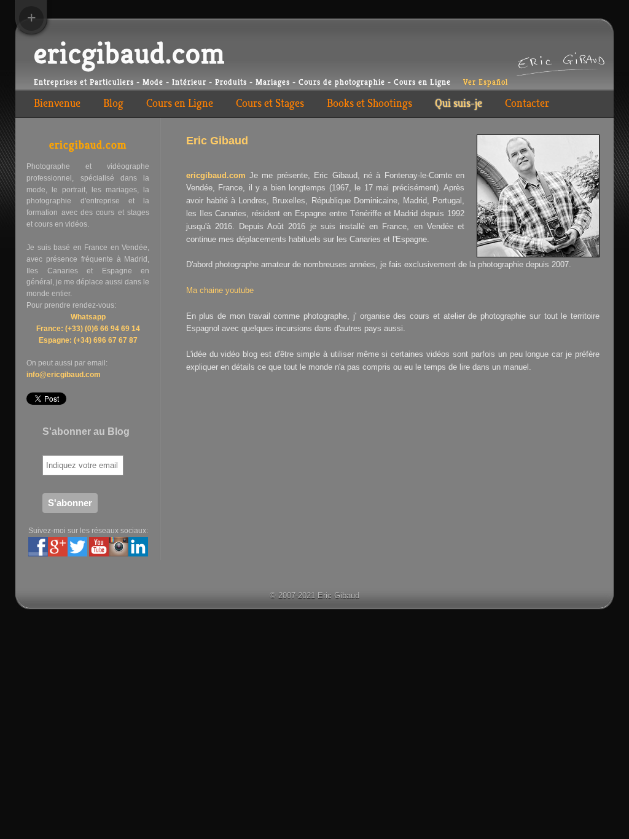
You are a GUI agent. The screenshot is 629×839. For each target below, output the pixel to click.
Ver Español (485, 82)
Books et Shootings (369, 103)
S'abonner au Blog (86, 431)
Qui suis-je (458, 103)
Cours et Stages (270, 103)
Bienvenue (57, 103)
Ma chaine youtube (220, 290)
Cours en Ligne (179, 103)
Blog (113, 103)
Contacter (527, 103)
